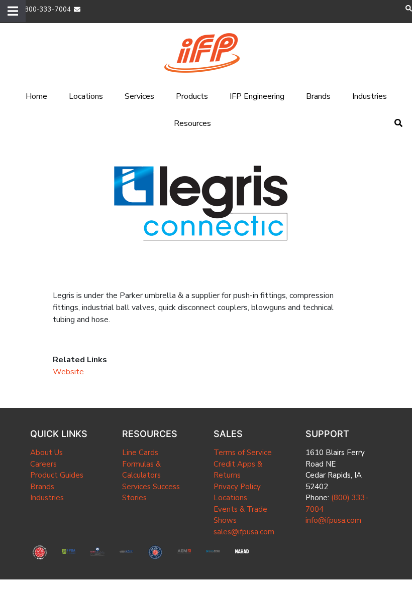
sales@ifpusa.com (244, 532)
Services (139, 96)
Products (192, 96)
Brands (318, 96)
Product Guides (56, 475)
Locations (86, 96)
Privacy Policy (237, 487)
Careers (43, 464)
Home (36, 96)
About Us (46, 453)
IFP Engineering (257, 96)
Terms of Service (243, 453)
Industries (369, 96)
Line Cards (140, 453)
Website (68, 371)
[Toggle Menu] (13, 11)
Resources (192, 123)
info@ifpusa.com (333, 520)
